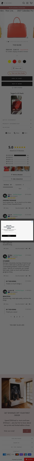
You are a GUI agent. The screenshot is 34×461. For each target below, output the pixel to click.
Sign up (9, 235)
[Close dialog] (32, 221)
